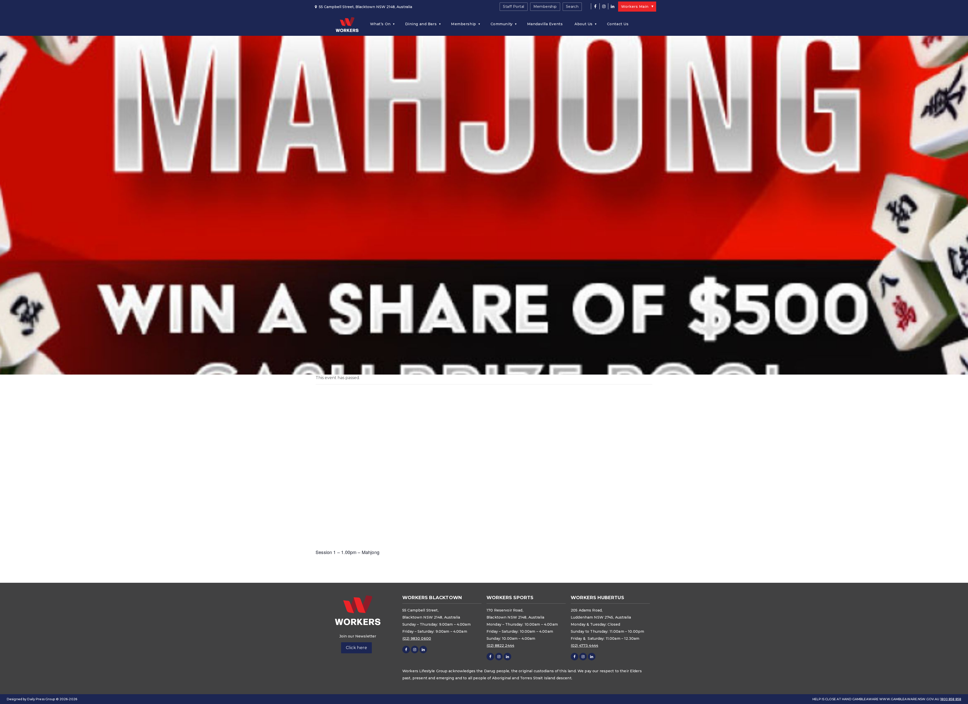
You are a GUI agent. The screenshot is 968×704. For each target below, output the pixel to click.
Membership (545, 6)
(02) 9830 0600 (416, 638)
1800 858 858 (950, 699)
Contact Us (618, 24)
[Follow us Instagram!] (603, 6)
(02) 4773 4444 (584, 645)
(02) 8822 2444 (500, 645)
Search (572, 6)
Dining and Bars (421, 24)
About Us (583, 24)
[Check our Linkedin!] (612, 6)
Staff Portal (513, 6)
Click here (356, 647)
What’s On (380, 24)
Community (502, 24)
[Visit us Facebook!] (595, 6)
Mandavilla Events (545, 24)
